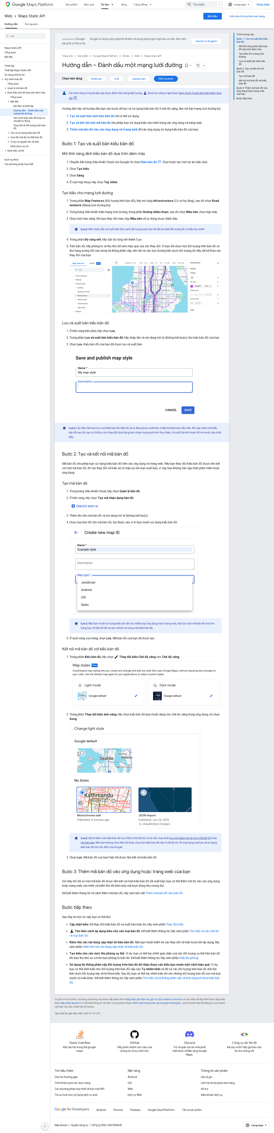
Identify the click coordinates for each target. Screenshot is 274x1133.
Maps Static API (31, 16)
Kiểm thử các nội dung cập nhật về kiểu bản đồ (113, 947)
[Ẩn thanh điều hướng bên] (45, 1126)
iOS (116, 78)
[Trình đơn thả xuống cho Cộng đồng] (151, 4)
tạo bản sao (88, 842)
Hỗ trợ (204, 1088)
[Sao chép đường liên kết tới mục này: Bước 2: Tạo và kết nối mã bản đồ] (132, 454)
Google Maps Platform (105, 56)
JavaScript (139, 78)
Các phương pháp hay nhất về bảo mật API (79, 1088)
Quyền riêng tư (79, 1125)
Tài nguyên (31, 24)
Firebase (135, 1109)
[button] (24, 79)
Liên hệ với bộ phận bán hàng (247, 16)
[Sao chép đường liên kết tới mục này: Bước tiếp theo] (95, 908)
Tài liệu (105, 4)
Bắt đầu (212, 16)
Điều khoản (61, 1125)
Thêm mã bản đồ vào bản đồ (164, 893)
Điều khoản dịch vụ (212, 1094)
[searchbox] (25, 36)
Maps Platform (39, 4)
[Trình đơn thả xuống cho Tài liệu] (113, 4)
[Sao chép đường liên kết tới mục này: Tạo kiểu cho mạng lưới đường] (116, 193)
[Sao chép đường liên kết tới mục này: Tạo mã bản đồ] (91, 483)
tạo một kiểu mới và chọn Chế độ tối (190, 838)
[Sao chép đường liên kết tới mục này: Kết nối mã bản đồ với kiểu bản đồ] (123, 649)
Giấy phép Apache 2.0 (72, 1003)
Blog (124, 4)
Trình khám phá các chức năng (72, 1082)
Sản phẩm (71, 4)
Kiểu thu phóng (188, 958)
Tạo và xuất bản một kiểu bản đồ (92, 116)
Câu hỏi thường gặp (66, 1076)
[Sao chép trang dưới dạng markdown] (198, 65)
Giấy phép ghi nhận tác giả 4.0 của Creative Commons (153, 999)
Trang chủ (67, 56)
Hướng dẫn (11, 24)
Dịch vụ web (165, 78)
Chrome (118, 1109)
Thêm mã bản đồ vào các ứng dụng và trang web (103, 129)
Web (8, 16)
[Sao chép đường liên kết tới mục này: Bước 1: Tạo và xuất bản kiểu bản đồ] (137, 144)
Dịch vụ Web (135, 1094)
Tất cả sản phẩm (192, 1109)
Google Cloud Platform (161, 1109)
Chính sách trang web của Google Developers (156, 1003)
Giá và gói (206, 1076)
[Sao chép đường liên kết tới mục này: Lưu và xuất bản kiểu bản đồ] (112, 323)
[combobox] (204, 4)
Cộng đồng (140, 4)
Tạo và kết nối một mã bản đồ (90, 123)
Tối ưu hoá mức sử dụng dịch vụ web (76, 1094)
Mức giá (89, 4)
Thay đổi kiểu (174, 924)
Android (96, 78)
